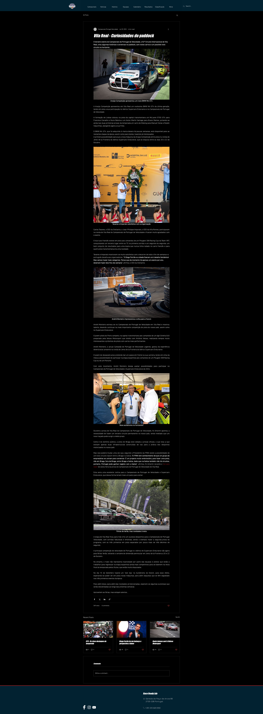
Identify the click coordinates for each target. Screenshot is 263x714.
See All (178, 617)
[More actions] (168, 29)
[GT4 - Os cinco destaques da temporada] (98, 629)
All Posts (86, 15)
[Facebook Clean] (84, 707)
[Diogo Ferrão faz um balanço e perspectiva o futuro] (131, 629)
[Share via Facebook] (94, 599)
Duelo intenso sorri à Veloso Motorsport (162, 642)
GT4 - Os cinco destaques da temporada (96, 642)
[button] (92, 7)
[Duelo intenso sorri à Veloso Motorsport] (165, 629)
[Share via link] (110, 599)
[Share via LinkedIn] (105, 599)
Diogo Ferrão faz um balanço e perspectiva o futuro (130, 642)
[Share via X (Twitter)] (99, 599)
